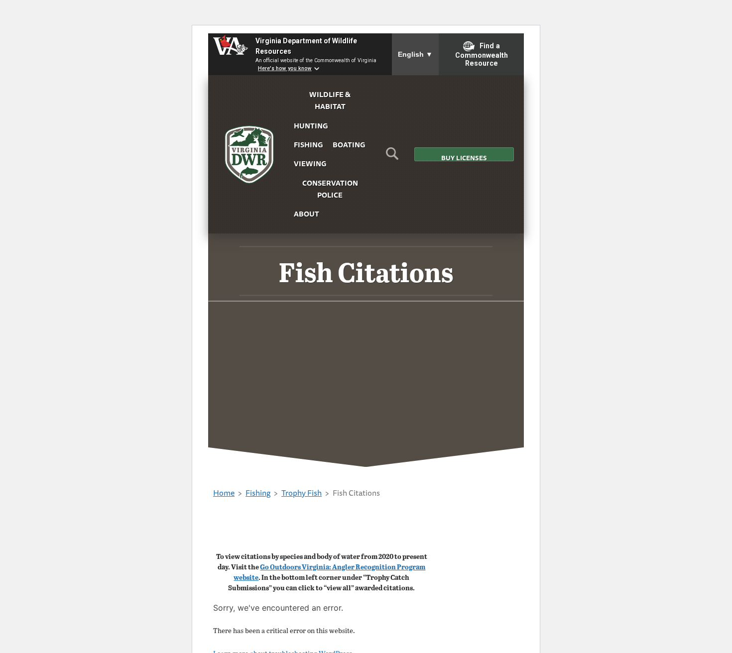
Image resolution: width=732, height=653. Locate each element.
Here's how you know (285, 68)
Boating (349, 144)
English (415, 54)
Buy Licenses (464, 157)
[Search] (392, 157)
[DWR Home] (249, 154)
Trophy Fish (301, 492)
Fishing (308, 144)
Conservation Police (330, 189)
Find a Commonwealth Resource (481, 55)
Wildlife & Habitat (330, 100)
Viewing (310, 163)
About (306, 213)
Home (224, 492)
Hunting (311, 125)
